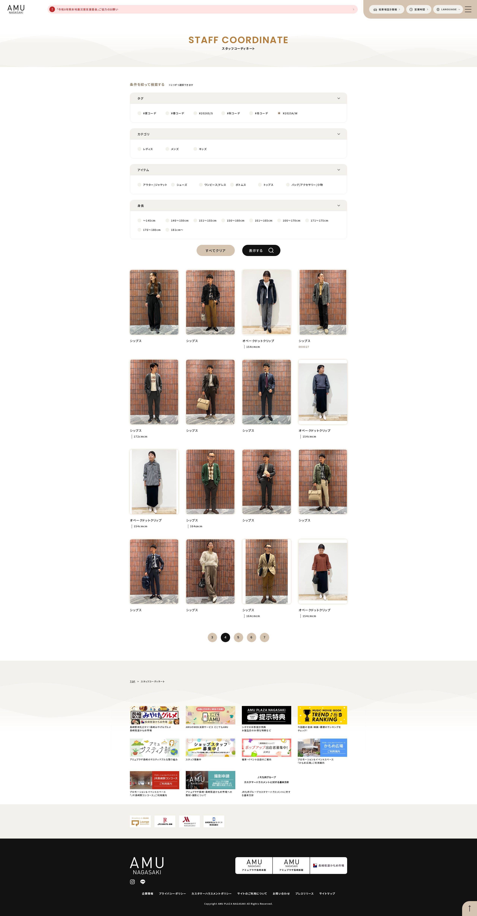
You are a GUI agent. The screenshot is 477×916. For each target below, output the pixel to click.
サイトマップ (327, 893)
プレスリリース (304, 893)
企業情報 (148, 893)
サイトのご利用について (252, 893)
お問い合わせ (281, 893)
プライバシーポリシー (172, 893)
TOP (132, 681)
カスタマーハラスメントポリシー (212, 893)
